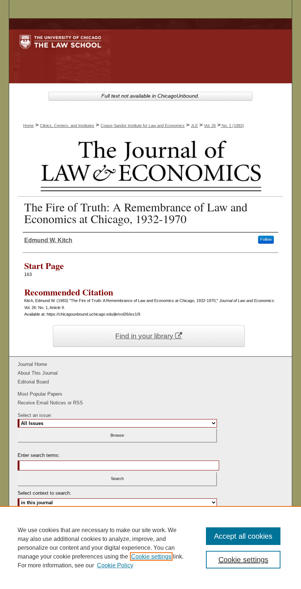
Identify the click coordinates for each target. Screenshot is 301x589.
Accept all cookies (243, 536)
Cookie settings (151, 556)
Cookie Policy (115, 565)
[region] (150, 547)
